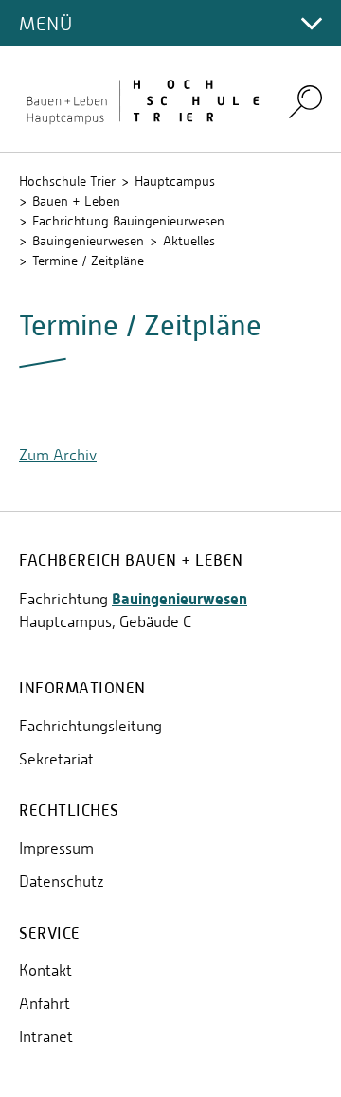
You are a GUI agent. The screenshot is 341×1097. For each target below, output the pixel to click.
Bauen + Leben (76, 200)
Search (305, 101)
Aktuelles (189, 240)
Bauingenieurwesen (88, 240)
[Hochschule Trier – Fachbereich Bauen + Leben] (142, 99)
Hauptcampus (175, 181)
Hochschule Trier (67, 181)
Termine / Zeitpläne (88, 260)
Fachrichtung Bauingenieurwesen (128, 220)
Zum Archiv (58, 455)
